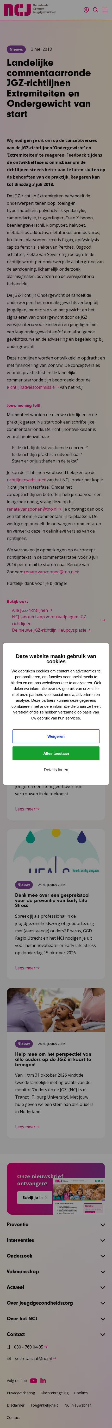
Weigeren (56, 736)
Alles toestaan (56, 753)
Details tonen (56, 770)
